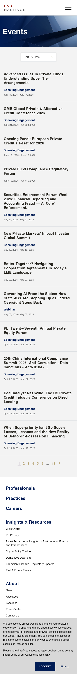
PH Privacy (12, 535)
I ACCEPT (45, 666)
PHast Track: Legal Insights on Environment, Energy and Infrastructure (37, 543)
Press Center (13, 609)
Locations (11, 603)
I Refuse (64, 666)
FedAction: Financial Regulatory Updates (30, 564)
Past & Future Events (18, 570)
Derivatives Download (19, 557)
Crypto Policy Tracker (18, 551)
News (9, 590)
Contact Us (12, 615)
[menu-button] (68, 8)
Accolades (12, 596)
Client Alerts (13, 528)
